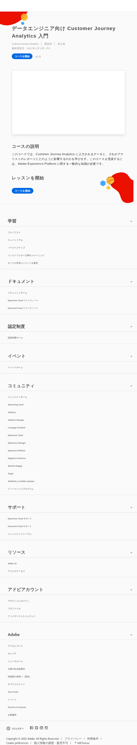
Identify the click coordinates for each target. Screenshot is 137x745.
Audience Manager (16, 420)
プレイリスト (14, 232)
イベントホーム (15, 367)
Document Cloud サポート (20, 526)
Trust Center (13, 692)
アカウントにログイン (18, 600)
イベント (12, 699)
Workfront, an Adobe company (21, 481)
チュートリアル (15, 240)
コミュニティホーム (17, 397)
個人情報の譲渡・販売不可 (51, 743)
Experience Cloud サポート (20, 518)
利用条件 (93, 738)
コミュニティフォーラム (19, 534)
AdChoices (83, 743)
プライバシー (73, 738)
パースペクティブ (16, 247)
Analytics (12, 412)
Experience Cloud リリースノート (23, 300)
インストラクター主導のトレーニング (26, 255)
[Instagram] (46, 728)
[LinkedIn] (41, 728)
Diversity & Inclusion (17, 707)
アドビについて (15, 646)
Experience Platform (16, 450)
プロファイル (14, 608)
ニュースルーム (15, 661)
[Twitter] (36, 728)
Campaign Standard (16, 427)
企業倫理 (12, 714)
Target (10, 473)
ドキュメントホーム (17, 292)
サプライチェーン (16, 684)
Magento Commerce (17, 458)
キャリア (12, 653)
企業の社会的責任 (16, 669)
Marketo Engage (15, 465)
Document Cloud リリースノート (23, 308)
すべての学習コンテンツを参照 (23, 263)
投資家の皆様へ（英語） (19, 676)
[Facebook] (31, 728)
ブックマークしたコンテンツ (22, 616)
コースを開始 (22, 56)
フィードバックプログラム (21, 488)
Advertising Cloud (15, 404)
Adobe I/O (12, 563)
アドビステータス (16, 571)
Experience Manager (17, 443)
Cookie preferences (17, 743)
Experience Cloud (15, 435)
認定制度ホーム (15, 337)
